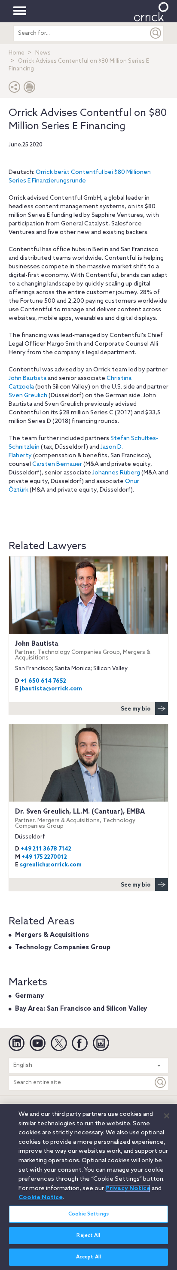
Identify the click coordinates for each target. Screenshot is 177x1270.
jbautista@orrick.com (51, 689)
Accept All (88, 1257)
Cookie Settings (88, 1214)
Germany (29, 996)
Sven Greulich (28, 395)
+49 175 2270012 (44, 857)
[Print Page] (30, 89)
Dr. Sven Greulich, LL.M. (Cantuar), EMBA (80, 818)
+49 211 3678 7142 (46, 849)
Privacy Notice (127, 1188)
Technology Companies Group (62, 947)
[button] (15, 89)
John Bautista (27, 378)
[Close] (166, 1115)
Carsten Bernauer (57, 464)
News (43, 53)
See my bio (136, 709)
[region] (88, 1187)
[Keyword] (160, 1083)
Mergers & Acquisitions (52, 935)
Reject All (88, 1236)
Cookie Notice (40, 1197)
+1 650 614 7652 (43, 681)
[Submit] (156, 33)
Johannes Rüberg (116, 473)
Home (16, 53)
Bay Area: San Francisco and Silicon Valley (81, 1009)
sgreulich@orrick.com (51, 865)
